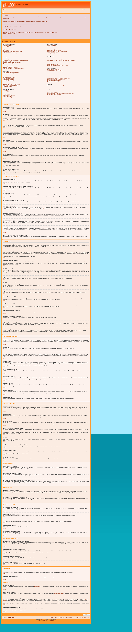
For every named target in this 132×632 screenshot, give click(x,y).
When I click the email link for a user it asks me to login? (13, 68)
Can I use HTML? (6, 91)
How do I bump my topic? (7, 86)
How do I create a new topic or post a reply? (11, 72)
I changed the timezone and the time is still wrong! (12, 62)
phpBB (43, 208)
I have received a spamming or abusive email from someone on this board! (61, 60)
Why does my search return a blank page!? (55, 71)
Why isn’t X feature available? (52, 92)
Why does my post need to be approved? (10, 85)
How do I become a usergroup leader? (54, 50)
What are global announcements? (9, 95)
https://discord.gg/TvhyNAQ (33, 24)
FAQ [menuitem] (5, 9)
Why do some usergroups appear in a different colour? (57, 51)
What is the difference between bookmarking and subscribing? (58, 78)
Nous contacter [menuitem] (54, 617)
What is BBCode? (6, 90)
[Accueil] (9, 5)
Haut (5, 111)
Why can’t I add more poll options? (9, 77)
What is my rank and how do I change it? (10, 67)
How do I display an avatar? (8, 66)
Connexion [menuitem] (87, 9)
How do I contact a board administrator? (54, 94)
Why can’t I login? (6, 50)
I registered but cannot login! (8, 49)
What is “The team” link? (51, 53)
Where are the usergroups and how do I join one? (56, 49)
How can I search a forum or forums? (54, 69)
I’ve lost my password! (7, 52)
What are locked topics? (7, 98)
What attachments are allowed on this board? (55, 85)
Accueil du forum (11, 12)
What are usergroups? (51, 47)
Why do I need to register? (8, 45)
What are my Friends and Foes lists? (54, 64)
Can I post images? (6, 94)
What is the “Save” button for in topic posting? (11, 84)
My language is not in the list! (8, 63)
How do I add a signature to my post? (10, 74)
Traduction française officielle (43, 620)
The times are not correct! (8, 61)
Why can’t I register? (7, 47)
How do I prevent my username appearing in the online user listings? (15, 60)
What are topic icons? (7, 100)
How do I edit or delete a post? (8, 73)
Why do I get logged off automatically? (10, 53)
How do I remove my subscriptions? (53, 81)
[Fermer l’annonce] (88, 15)
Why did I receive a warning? (8, 81)
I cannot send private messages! (53, 57)
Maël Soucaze (51, 620)
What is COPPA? (6, 46)
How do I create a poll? (7, 76)
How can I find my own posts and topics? (54, 74)
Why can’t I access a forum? (8, 79)
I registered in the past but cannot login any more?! (12, 51)
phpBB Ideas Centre (58, 593)
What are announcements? (8, 96)
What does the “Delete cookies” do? (9, 55)
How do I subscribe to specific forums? (54, 80)
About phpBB (5, 588)
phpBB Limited (37, 586)
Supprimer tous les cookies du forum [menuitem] (65, 617)
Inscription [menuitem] (81, 9)
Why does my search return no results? (54, 70)
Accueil (5, 12)
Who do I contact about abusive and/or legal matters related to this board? (60, 93)
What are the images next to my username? (11, 64)
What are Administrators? (51, 45)
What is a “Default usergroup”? (52, 52)
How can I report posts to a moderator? (10, 83)
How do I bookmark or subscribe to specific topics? (56, 79)
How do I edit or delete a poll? (8, 78)
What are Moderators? (51, 46)
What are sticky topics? (7, 97)
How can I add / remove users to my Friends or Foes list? (57, 65)
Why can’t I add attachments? (8, 80)
